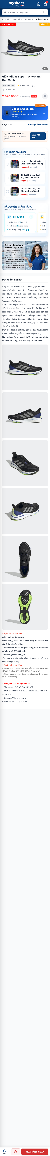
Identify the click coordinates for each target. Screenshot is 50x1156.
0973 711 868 (36, 136)
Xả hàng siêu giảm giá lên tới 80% (20, 19)
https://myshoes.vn (19, 701)
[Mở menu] (4, 4)
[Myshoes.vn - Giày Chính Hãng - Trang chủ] (16, 4)
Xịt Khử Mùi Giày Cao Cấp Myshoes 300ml (30, 189)
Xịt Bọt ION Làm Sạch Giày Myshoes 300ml (30, 176)
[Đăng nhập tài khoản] (38, 4)
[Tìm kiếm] (44, 12)
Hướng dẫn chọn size (38, 124)
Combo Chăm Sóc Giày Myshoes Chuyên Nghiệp (32, 162)
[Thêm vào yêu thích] (45, 96)
